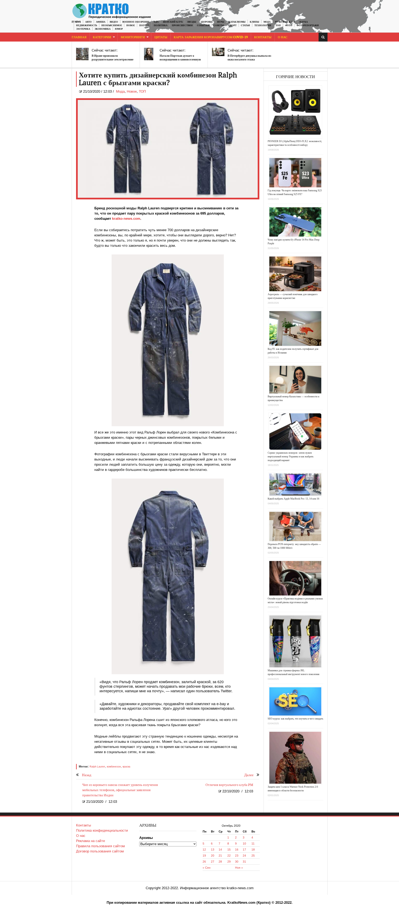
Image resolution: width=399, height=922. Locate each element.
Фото (288, 25)
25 (253, 855)
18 (253, 849)
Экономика (103, 29)
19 (204, 855)
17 (244, 849)
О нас (80, 836)
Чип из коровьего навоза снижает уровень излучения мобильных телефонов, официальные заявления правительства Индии (120, 790)
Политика (160, 25)
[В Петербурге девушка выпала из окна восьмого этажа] (218, 52)
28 (220, 861)
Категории (102, 37)
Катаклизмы (237, 22)
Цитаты (160, 37)
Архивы (146, 838)
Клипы (254, 22)
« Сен (207, 867)
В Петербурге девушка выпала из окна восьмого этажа (249, 57)
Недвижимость (86, 25)
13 (212, 849)
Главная (79, 37)
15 (229, 849)
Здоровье (207, 22)
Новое (130, 25)
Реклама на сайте (90, 841)
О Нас (282, 37)
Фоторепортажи (308, 25)
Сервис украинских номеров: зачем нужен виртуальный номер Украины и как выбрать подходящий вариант (290, 456)
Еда (156, 22)
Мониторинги (133, 37)
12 (204, 849)
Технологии (262, 25)
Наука (303, 22)
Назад (86, 775)
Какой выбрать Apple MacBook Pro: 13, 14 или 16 (293, 498)
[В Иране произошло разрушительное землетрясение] (82, 54)
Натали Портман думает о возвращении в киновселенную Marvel (180, 59)
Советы (219, 25)
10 (244, 843)
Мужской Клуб (285, 22)
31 (244, 861)
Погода (144, 25)
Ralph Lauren (97, 766)
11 (253, 843)
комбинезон (114, 766)
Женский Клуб (173, 22)
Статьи (245, 25)
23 (236, 855)
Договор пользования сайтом (100, 851)
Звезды (191, 22)
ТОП (278, 25)
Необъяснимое (111, 25)
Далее (249, 775)
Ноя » (239, 867)
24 (244, 855)
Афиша (100, 22)
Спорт (232, 25)
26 (204, 861)
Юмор (119, 29)
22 (229, 855)
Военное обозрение (135, 22)
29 (229, 861)
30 (236, 861)
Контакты (262, 37)
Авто (88, 22)
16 (236, 849)
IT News (76, 22)
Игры (220, 22)
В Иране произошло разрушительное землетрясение (112, 57)
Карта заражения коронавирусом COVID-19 (211, 37)
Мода (267, 22)
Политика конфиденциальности (102, 830)
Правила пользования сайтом (100, 846)
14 (220, 849)
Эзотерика (83, 29)
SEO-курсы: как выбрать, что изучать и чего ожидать (295, 718)
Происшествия (182, 25)
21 (220, 855)
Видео (114, 22)
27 (212, 861)
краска (126, 766)
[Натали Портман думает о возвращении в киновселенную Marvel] (148, 54)
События (203, 25)
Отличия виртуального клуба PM (229, 785)
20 (212, 855)
